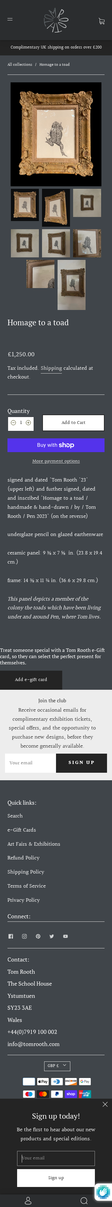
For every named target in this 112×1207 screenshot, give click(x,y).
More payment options (56, 461)
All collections (19, 65)
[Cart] (102, 19)
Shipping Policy (25, 872)
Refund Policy (23, 858)
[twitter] (51, 936)
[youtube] (65, 936)
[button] (17, 134)
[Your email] (30, 763)
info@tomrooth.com (33, 1044)
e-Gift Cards (21, 830)
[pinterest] (38, 936)
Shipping (51, 368)
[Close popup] (105, 1105)
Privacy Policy (23, 900)
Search (15, 816)
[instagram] (24, 936)
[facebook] (10, 936)
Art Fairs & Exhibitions (33, 844)
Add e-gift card (31, 680)
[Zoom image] (56, 134)
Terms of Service (26, 886)
